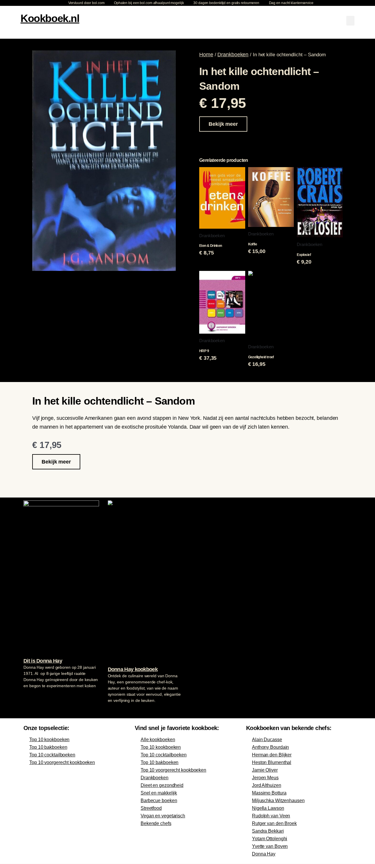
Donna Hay (263, 853)
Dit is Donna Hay (42, 661)
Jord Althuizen (266, 785)
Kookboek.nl (50, 18)
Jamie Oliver (265, 770)
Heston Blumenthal (271, 762)
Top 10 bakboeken (48, 747)
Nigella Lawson (268, 808)
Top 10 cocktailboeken (52, 754)
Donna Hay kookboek (133, 669)
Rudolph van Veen (271, 815)
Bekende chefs (156, 823)
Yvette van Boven (270, 846)
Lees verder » (34, 697)
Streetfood (151, 808)
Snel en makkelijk (159, 792)
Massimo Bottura (269, 792)
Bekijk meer (223, 124)
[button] (350, 21)
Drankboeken (232, 54)
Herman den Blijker (272, 754)
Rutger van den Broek (274, 823)
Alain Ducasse (267, 739)
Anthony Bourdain (270, 747)
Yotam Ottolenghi (269, 838)
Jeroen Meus (265, 777)
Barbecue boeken (159, 800)
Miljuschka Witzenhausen (278, 800)
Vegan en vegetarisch (163, 815)
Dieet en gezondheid (162, 785)
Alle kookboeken (158, 739)
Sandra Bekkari (268, 831)
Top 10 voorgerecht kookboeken (62, 762)
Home (206, 54)
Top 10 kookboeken (49, 739)
